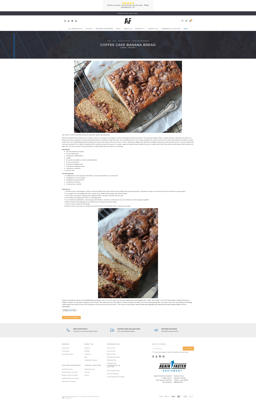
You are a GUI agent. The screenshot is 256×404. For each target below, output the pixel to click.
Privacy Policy (111, 349)
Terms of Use (111, 346)
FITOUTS (89, 26)
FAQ (85, 355)
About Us (128, 26)
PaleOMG (88, 298)
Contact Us (87, 352)
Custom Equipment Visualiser (116, 374)
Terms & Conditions (173, 350)
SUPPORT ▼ (140, 26)
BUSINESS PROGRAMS (104, 26)
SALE (186, 26)
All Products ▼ (75, 26)
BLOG (118, 26)
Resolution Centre (67, 352)
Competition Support (90, 358)
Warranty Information (113, 355)
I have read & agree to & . (171, 350)
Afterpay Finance (89, 367)
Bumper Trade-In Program (70, 373)
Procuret (87, 370)
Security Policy (111, 361)
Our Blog (87, 349)
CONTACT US (153, 26)
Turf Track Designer (113, 371)
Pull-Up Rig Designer (113, 368)
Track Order (65, 349)
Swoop (86, 373)
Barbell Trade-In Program (70, 370)
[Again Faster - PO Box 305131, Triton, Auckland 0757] (128, 19)
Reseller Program (67, 367)
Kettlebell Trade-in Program (70, 376)
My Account (65, 346)
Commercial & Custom (170, 26)
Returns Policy (111, 352)
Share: (66, 308)
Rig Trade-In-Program (69, 379)
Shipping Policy (111, 358)
